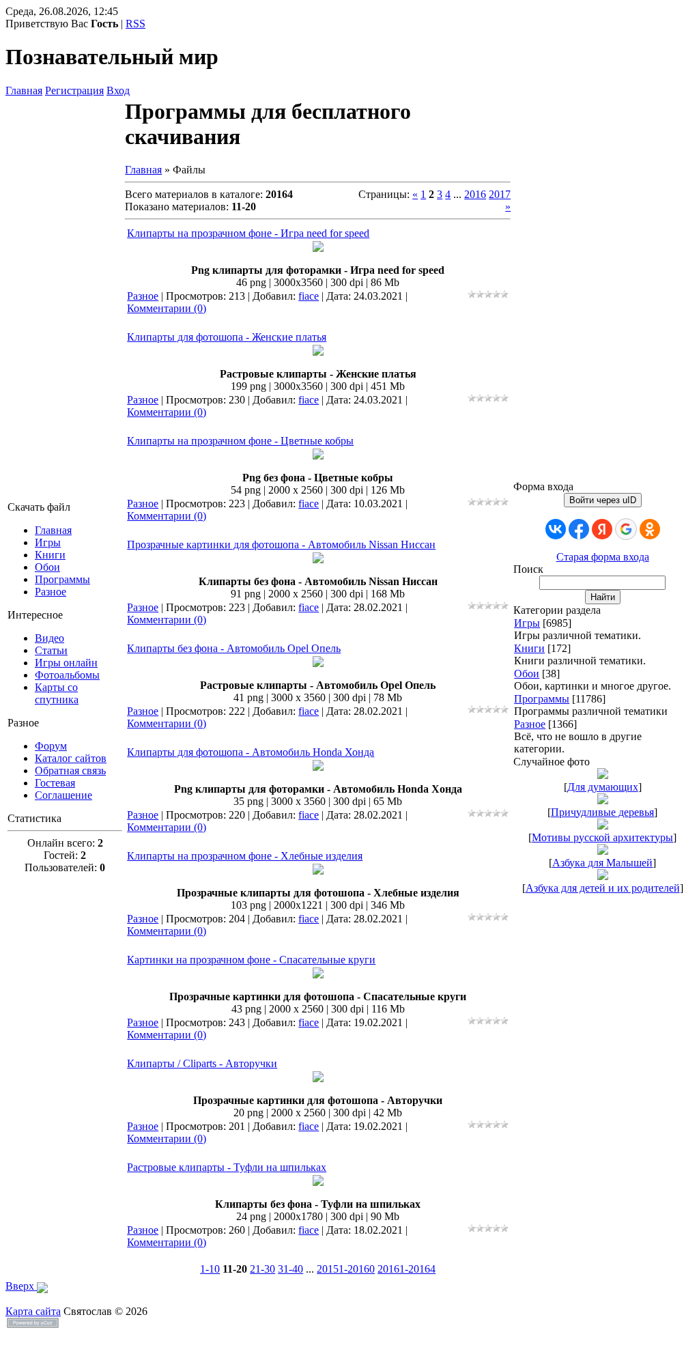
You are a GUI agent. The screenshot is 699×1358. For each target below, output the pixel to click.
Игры (527, 623)
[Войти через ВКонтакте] (555, 529)
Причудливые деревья (602, 812)
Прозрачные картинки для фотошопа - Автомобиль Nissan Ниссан (281, 544)
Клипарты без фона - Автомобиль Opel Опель (234, 648)
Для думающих (602, 787)
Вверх (21, 1286)
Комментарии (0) (166, 308)
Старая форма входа (602, 557)
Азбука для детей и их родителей (603, 888)
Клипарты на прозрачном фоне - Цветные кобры (240, 441)
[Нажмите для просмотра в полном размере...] (318, 248)
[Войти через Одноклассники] (650, 529)
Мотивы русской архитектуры (602, 837)
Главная (23, 90)
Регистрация (74, 90)
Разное (142, 296)
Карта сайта (33, 1311)
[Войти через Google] (626, 529)
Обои (526, 673)
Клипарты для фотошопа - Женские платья (226, 337)
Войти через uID (602, 500)
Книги (529, 648)
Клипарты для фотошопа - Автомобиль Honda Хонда (250, 752)
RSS (135, 23)
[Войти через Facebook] (579, 529)
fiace (308, 296)
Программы (541, 699)
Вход (118, 90)
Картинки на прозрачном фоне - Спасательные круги (251, 959)
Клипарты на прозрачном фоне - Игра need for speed (248, 233)
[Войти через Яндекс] (602, 529)
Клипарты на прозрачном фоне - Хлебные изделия (244, 856)
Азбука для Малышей (602, 862)
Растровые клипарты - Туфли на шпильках (226, 1167)
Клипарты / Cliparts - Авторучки (202, 1063)
